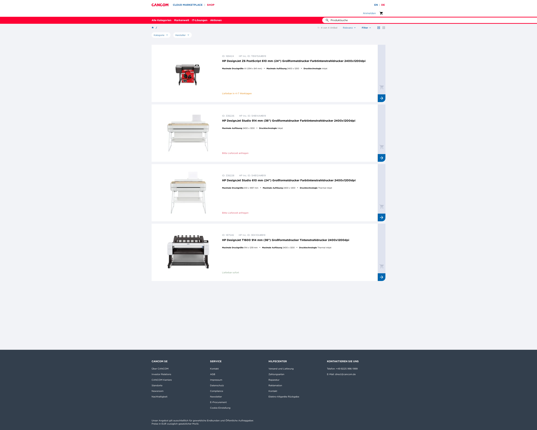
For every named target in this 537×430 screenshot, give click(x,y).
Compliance (216, 391)
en (376, 4)
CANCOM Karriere (162, 379)
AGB (212, 374)
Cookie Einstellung (220, 407)
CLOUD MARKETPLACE (187, 4)
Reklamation (275, 385)
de (383, 4)
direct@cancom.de (345, 374)
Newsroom (157, 391)
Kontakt (214, 368)
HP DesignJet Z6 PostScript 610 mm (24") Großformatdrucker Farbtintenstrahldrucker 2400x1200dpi (294, 61)
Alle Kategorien (161, 20)
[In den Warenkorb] (382, 87)
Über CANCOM (160, 368)
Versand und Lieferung (281, 368)
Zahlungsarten (276, 374)
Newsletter (216, 396)
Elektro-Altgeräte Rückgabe (283, 396)
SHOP (210, 4)
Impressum (216, 379)
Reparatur (273, 379)
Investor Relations (161, 374)
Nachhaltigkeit (159, 396)
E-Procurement (218, 402)
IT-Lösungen (199, 20)
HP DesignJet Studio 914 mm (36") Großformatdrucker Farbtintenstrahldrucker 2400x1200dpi (288, 120)
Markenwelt (181, 20)
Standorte (157, 385)
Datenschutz (217, 385)
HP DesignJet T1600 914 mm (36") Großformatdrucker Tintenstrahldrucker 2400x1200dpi (285, 240)
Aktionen (216, 20)
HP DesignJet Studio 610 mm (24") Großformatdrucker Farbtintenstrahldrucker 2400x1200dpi (289, 180)
